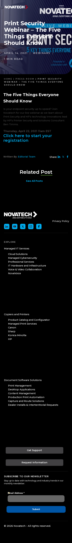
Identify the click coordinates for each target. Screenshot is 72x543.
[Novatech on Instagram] (30, 226)
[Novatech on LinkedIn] (6, 226)
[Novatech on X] (22, 226)
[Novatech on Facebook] (39, 226)
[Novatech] (20, 214)
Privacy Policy (60, 221)
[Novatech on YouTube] (14, 226)
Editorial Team (26, 156)
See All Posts (34, 180)
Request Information (34, 462)
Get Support (34, 450)
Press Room (25, 79)
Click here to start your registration (27, 138)
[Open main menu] (61, 7)
